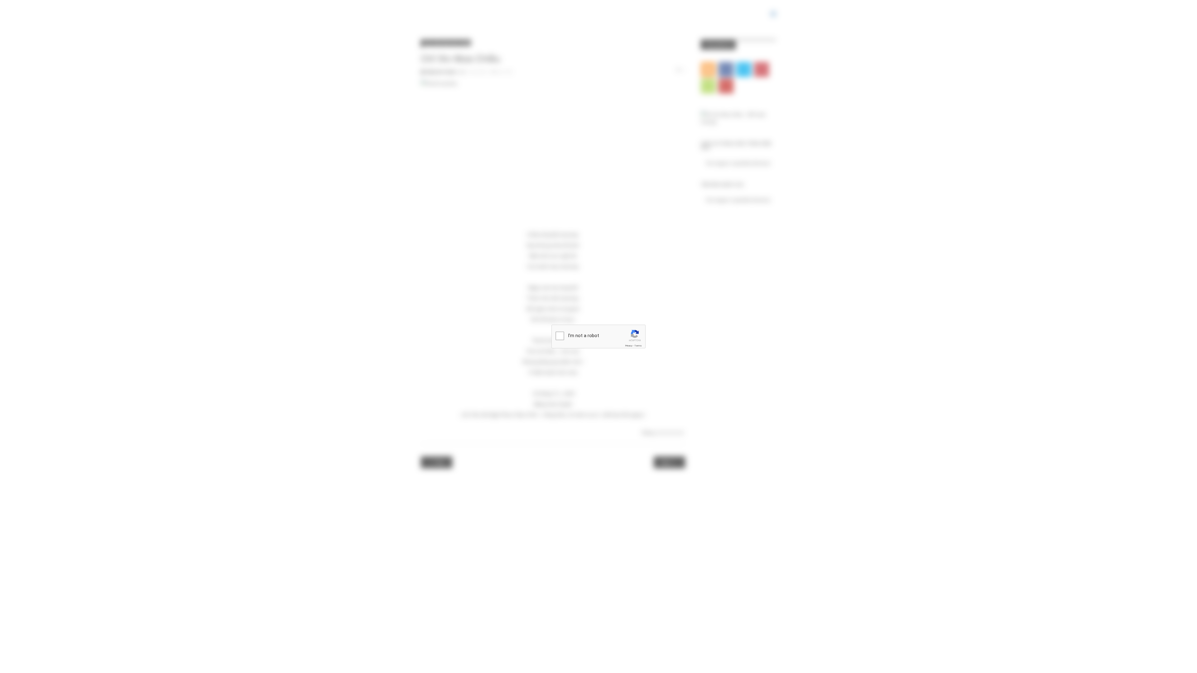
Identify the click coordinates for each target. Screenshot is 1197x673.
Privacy (628, 345)
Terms (638, 345)
